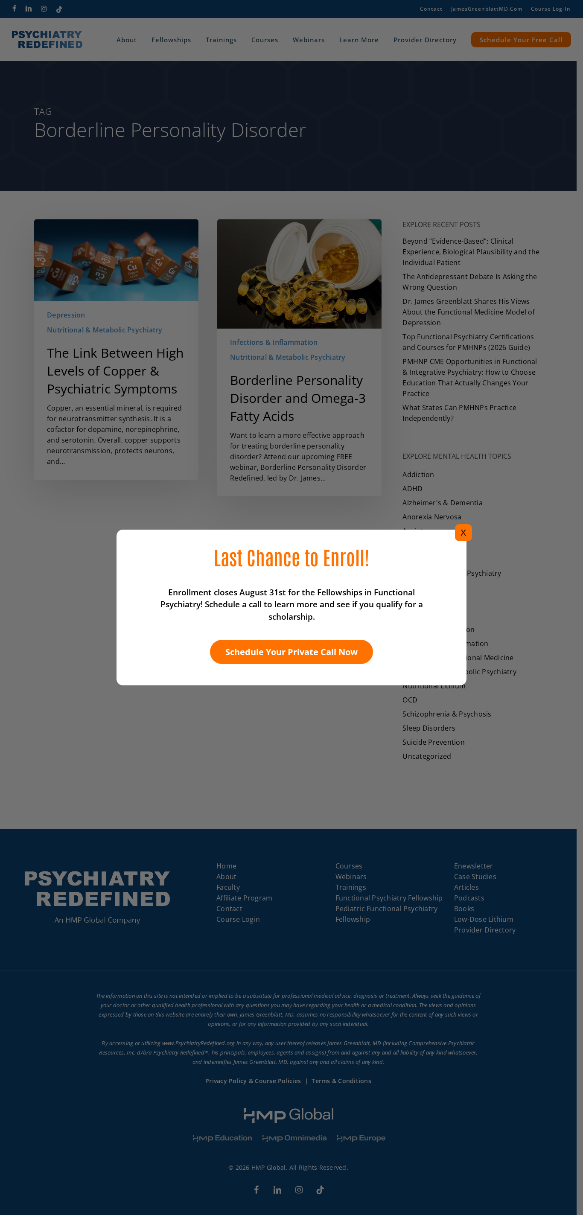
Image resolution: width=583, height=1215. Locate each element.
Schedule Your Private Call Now (291, 652)
